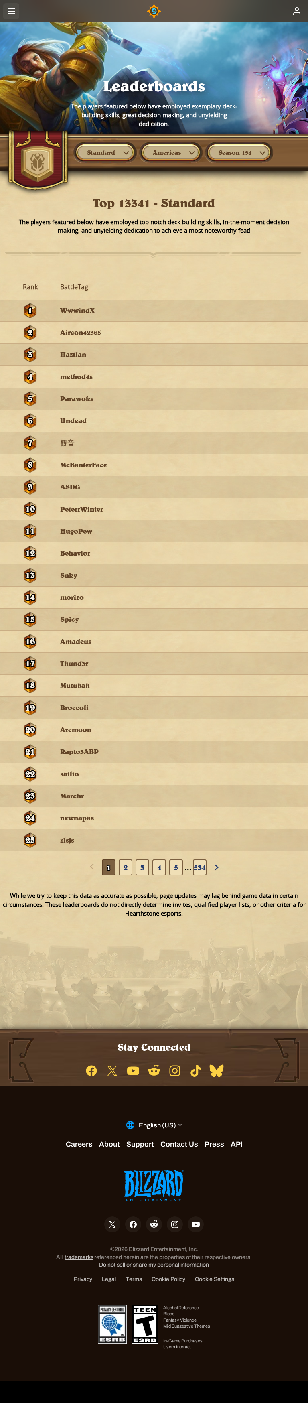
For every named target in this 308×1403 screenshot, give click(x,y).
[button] (105, 152)
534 (200, 867)
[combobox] (105, 152)
